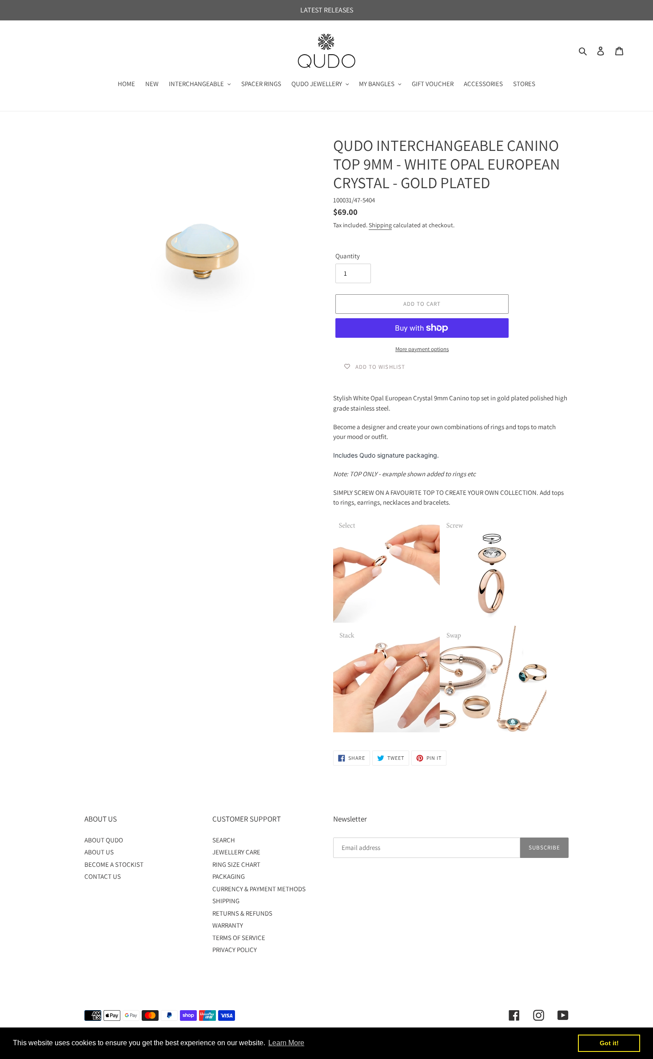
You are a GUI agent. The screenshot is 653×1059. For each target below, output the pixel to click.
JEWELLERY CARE (236, 852)
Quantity (347, 256)
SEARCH (223, 840)
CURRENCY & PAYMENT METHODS (259, 889)
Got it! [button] (609, 1043)
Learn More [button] (286, 1043)
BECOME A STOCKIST (113, 864)
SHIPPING (225, 901)
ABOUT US (99, 852)
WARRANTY (227, 925)
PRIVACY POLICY (234, 949)
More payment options (422, 349)
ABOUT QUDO (103, 840)
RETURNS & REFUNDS (242, 913)
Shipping (380, 225)
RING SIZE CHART (236, 864)
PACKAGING (228, 876)
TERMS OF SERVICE (238, 937)
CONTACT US (102, 876)
